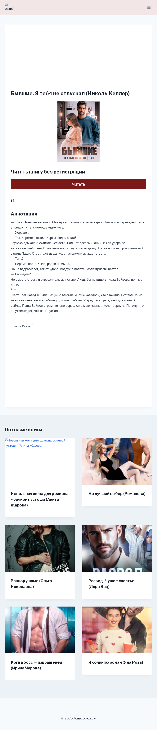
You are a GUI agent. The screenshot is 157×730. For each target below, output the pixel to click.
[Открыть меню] (148, 8)
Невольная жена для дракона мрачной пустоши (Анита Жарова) (40, 499)
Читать (78, 184)
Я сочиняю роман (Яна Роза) (115, 662)
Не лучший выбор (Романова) (117, 493)
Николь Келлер (21, 326)
